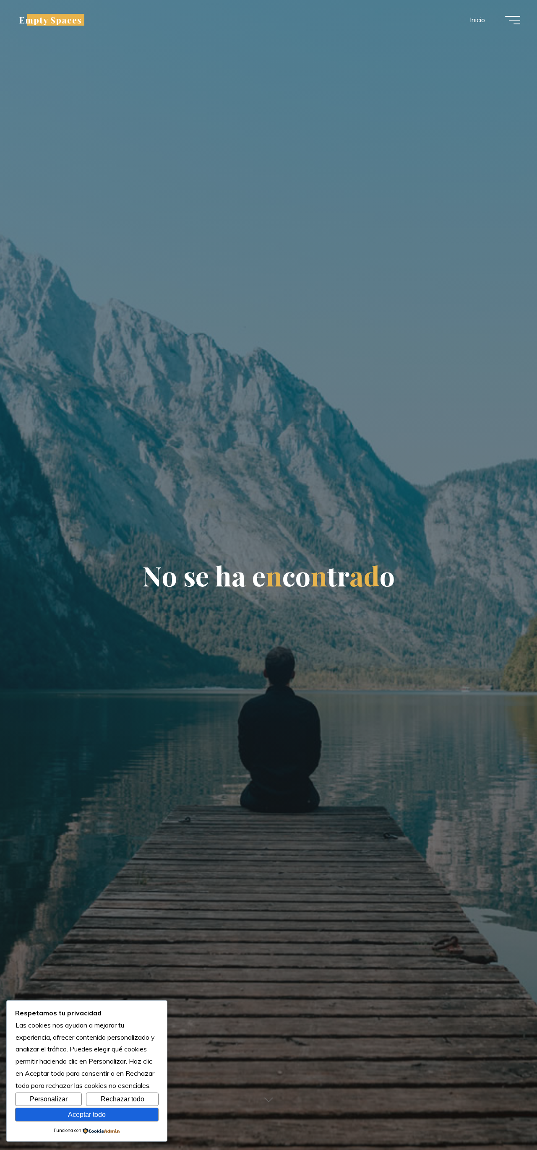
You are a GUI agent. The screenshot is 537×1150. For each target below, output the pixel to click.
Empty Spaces (50, 20)
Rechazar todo (122, 1099)
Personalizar (49, 1099)
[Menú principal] (512, 20)
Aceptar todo (87, 1114)
